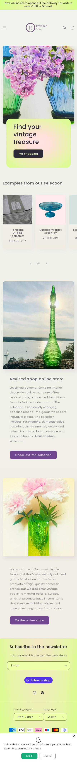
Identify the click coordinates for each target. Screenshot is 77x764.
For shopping (28, 153)
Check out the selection (33, 455)
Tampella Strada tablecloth (17, 233)
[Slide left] (31, 263)
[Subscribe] (66, 665)
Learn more (34, 748)
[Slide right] (46, 263)
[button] (4, 28)
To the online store (29, 620)
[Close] (74, 736)
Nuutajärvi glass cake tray (50, 232)
